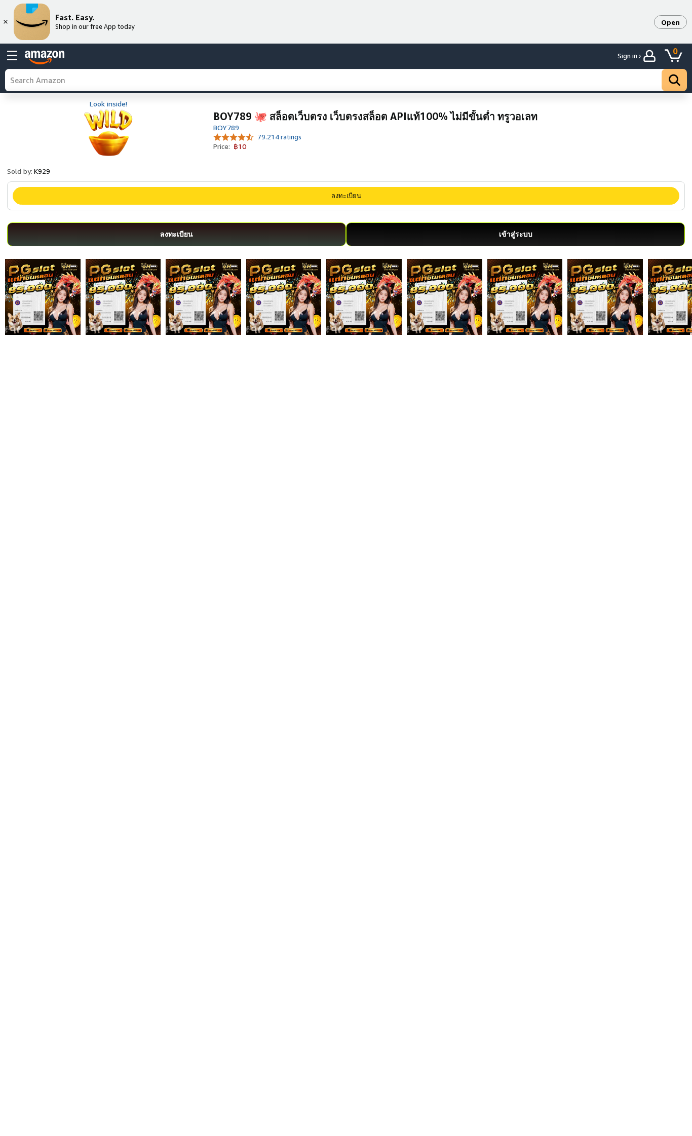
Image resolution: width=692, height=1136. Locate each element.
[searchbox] (346, 80)
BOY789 (226, 127)
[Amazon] (44, 57)
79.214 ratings (279, 137)
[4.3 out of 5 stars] (233, 136)
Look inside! (108, 103)
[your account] (651, 56)
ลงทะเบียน (346, 196)
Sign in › (629, 56)
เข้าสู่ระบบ (515, 234)
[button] (670, 22)
